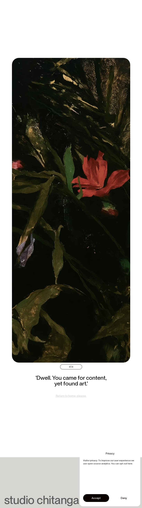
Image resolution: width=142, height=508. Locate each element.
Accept (96, 498)
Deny (124, 498)
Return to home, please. (71, 396)
